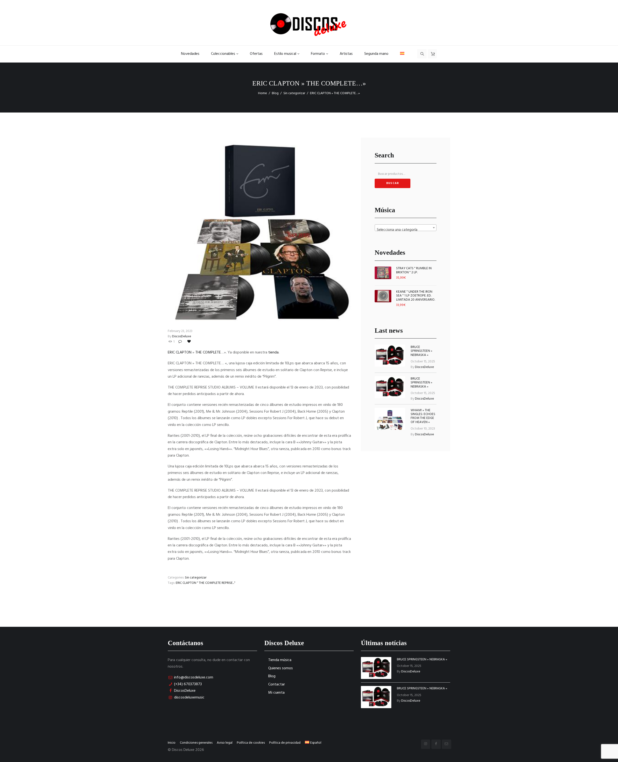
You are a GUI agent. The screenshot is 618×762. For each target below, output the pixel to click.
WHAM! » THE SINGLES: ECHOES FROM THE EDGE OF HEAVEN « (423, 416)
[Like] (189, 342)
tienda (273, 352)
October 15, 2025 (423, 361)
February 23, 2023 (180, 331)
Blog (275, 93)
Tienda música (279, 660)
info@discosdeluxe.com (193, 677)
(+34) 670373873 (188, 684)
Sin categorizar (294, 93)
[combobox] (405, 227)
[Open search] (422, 53)
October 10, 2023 (423, 428)
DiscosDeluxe (181, 336)
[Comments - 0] (180, 342)
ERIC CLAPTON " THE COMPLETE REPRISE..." (205, 583)
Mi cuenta (276, 693)
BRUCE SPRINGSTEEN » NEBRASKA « (421, 351)
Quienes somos (280, 668)
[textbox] (405, 230)
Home (262, 93)
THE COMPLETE (208, 352)
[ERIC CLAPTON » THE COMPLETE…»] (259, 229)
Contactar (276, 684)
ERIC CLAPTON (179, 352)
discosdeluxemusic (189, 697)
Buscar (392, 183)
